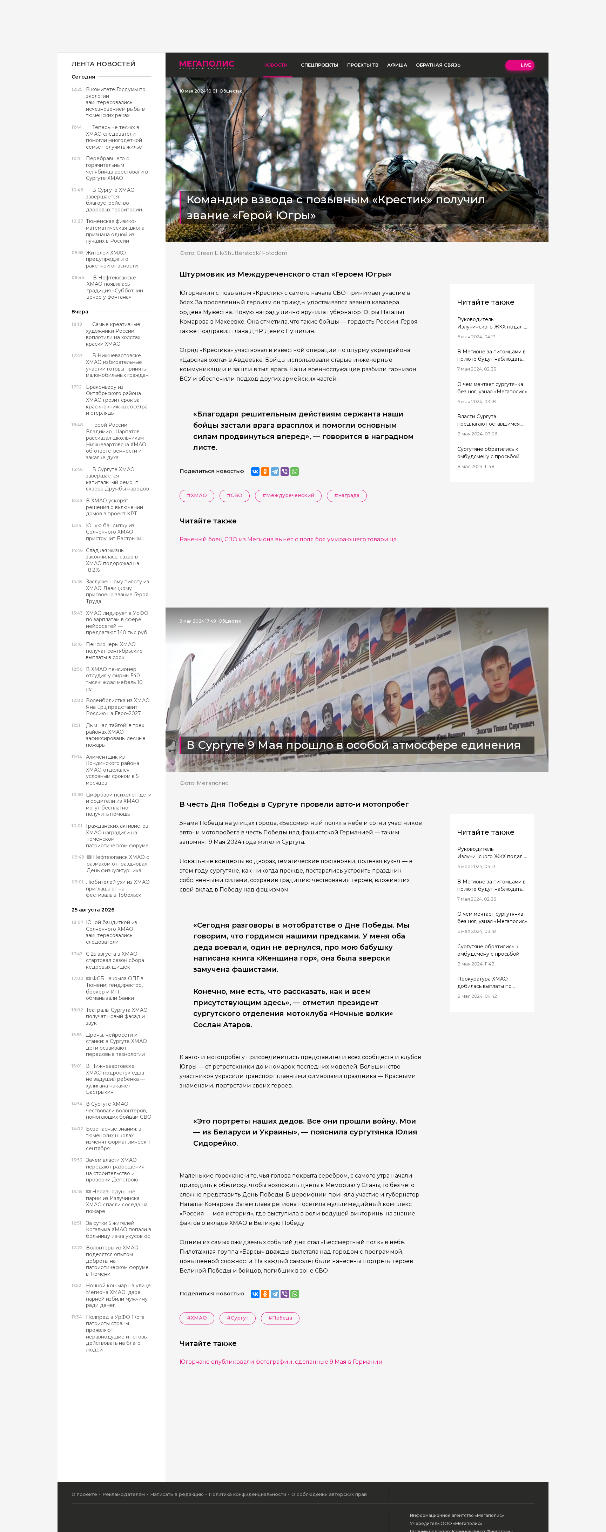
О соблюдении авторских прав (329, 1494)
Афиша (397, 65)
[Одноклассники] (265, 471)
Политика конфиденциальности (247, 1494)
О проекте (84, 1494)
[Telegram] (275, 471)
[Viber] (285, 471)
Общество (231, 91)
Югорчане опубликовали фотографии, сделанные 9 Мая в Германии (281, 1361)
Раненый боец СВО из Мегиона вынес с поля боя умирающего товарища (288, 539)
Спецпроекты (319, 65)
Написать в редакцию (177, 1494)
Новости (275, 65)
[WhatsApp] (294, 471)
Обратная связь (438, 65)
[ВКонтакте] (255, 471)
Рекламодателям (123, 1494)
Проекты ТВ (362, 65)
